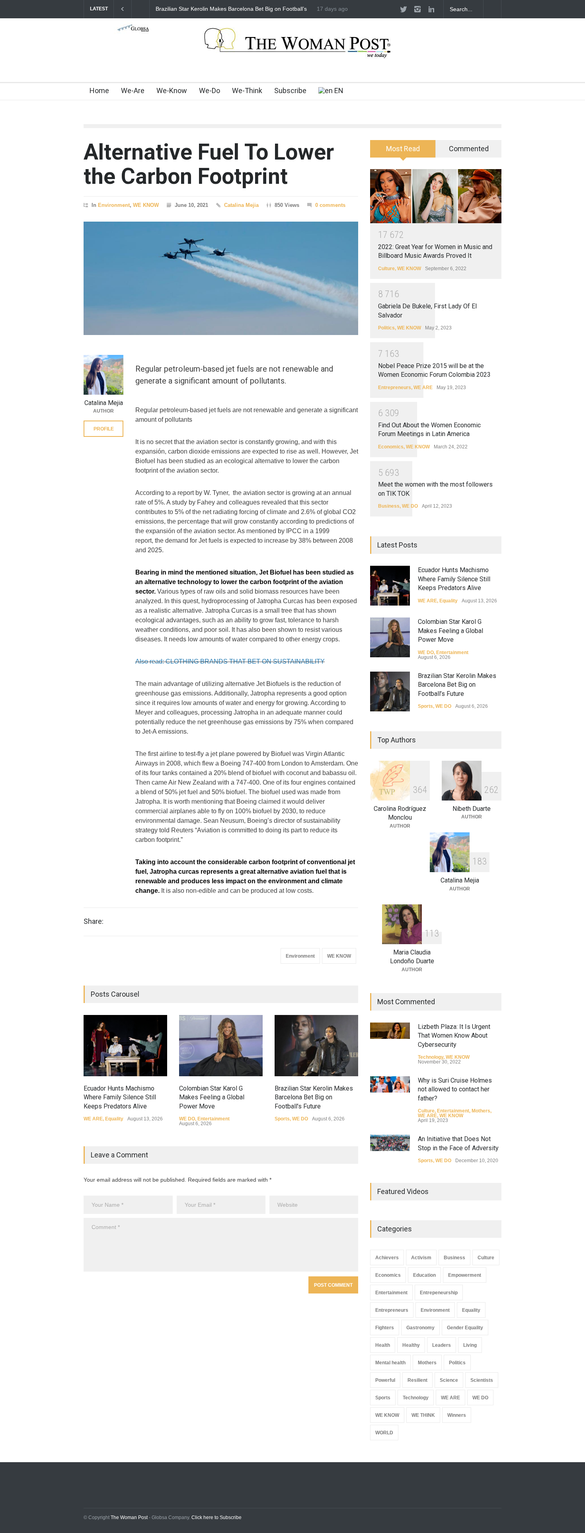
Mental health (390, 1362)
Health (382, 1345)
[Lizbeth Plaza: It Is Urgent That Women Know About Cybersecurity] (390, 1031)
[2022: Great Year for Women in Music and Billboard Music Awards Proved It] (435, 196)
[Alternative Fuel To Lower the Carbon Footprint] (221, 278)
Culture (386, 268)
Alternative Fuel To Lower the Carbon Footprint (209, 164)
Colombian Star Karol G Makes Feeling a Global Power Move (211, 1097)
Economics (391, 447)
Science (449, 1380)
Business (389, 506)
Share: (93, 921)
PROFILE (104, 429)
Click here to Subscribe (216, 1517)
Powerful (385, 1380)
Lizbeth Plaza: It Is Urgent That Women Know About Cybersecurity (454, 1035)
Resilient (417, 1380)
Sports (282, 1119)
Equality (114, 1119)
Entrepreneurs (394, 387)
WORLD (384, 1433)
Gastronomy (420, 1327)
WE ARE (93, 1119)
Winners (456, 1415)
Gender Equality (465, 1327)
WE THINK (423, 1415)
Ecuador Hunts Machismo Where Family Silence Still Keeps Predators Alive (260, 9)
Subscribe (290, 90)
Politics (386, 328)
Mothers (481, 1111)
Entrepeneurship (439, 1292)
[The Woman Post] (293, 51)
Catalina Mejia (241, 205)
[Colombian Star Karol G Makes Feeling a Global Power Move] (221, 1045)
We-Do (209, 90)
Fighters (384, 1327)
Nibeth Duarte (471, 808)
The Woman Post (129, 1517)
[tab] (403, 151)
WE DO (187, 1119)
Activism (421, 1257)
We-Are (132, 90)
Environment (114, 205)
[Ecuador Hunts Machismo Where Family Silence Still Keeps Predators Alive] (125, 1045)
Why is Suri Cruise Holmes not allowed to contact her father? (455, 1089)
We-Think (247, 90)
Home (99, 90)
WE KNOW (146, 205)
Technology (430, 1057)
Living (470, 1345)
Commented (469, 148)
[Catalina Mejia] (103, 375)
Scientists (481, 1380)
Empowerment (464, 1275)
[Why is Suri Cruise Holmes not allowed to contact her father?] (390, 1084)
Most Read (403, 148)
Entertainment (213, 1119)
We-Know (171, 90)
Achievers (387, 1257)
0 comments (330, 205)
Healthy (411, 1345)
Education (424, 1275)
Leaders (441, 1345)
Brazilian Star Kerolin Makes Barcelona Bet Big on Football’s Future (314, 1097)
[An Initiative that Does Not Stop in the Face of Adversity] (390, 1143)
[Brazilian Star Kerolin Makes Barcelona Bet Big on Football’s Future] (316, 1045)
